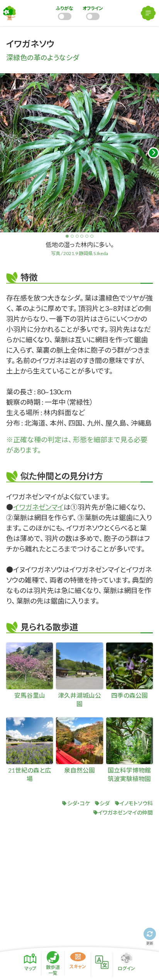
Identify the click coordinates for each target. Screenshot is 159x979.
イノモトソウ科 (136, 803)
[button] (153, 153)
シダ (105, 803)
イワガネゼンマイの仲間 (125, 812)
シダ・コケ (78, 803)
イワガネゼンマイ (38, 507)
